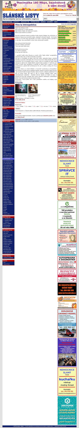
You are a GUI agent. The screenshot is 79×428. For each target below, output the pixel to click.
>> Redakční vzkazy (7, 124)
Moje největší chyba (7, 179)
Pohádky (5, 209)
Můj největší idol (6, 147)
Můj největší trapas (7, 178)
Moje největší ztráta (7, 176)
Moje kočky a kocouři (7, 139)
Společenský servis (7, 32)
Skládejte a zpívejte (7, 202)
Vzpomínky (5, 76)
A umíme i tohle (6, 244)
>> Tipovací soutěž (7, 132)
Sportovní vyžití (61, 36)
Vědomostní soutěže (7, 100)
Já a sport (5, 194)
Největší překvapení (7, 171)
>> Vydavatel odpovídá (8, 129)
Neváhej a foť (6, 197)
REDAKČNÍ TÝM (25, 22)
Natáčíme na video (7, 239)
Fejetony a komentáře (7, 235)
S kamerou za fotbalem (8, 257)
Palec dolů (5, 233)
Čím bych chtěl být (7, 153)
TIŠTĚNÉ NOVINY (35, 22)
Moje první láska (6, 192)
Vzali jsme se (6, 246)
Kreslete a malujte (7, 201)
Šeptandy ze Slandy (7, 66)
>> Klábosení (6, 127)
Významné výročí (6, 71)
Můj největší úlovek (7, 134)
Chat (4, 262)
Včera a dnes (6, 69)
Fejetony (5, 205)
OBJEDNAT (5, 27)
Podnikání (5, 65)
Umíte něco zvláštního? (8, 204)
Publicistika (5, 42)
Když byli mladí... (6, 61)
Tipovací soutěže (6, 98)
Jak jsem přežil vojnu (7, 251)
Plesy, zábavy (6, 89)
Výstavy (5, 92)
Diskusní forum (6, 264)
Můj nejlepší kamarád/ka (8, 144)
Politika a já (5, 196)
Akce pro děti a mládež (63, 34)
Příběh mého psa (6, 137)
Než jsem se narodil (7, 181)
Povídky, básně (6, 236)
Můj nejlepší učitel (7, 249)
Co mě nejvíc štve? (7, 163)
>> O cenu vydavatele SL (8, 123)
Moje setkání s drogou (8, 155)
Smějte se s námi (6, 103)
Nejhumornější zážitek (8, 170)
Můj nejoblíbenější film (8, 160)
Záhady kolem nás (7, 150)
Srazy (4, 82)
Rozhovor (5, 212)
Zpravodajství (6, 40)
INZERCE (43, 22)
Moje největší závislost (8, 166)
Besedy (4, 94)
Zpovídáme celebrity (7, 63)
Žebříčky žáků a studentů (8, 131)
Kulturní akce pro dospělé (64, 32)
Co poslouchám (6, 158)
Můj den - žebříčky (7, 223)
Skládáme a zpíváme (7, 243)
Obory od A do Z (6, 26)
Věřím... (4, 152)
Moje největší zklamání (8, 184)
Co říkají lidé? (6, 50)
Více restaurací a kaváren (64, 30)
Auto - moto (5, 110)
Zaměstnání (5, 113)
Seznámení (5, 115)
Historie (5, 56)
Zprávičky (5, 43)
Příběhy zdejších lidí (7, 47)
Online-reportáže (6, 68)
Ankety (4, 35)
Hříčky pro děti (6, 105)
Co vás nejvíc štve (7, 252)
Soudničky (5, 55)
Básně (4, 210)
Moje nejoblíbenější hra (8, 162)
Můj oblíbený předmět (7, 157)
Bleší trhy (5, 116)
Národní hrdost (6, 189)
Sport (4, 53)
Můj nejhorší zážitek (7, 173)
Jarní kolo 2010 (6, 226)
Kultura (4, 52)
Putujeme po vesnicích (8, 48)
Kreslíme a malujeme (7, 241)
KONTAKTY (17, 22)
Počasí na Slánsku (7, 34)
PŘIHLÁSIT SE (72, 22)
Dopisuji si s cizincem (7, 145)
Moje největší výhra (7, 175)
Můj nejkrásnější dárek (8, 188)
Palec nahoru (6, 231)
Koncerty (5, 87)
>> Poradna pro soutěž (8, 126)
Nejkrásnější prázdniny (8, 186)
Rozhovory (5, 45)
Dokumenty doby (6, 58)
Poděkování (5, 79)
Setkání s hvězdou (7, 149)
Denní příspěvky (6, 225)
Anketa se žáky (6, 214)
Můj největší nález (7, 168)
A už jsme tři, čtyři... (7, 248)
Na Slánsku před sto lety (8, 60)
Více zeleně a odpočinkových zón (65, 41)
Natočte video (6, 199)
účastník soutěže (47, 115)
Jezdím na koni (6, 142)
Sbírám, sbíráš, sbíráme (8, 136)
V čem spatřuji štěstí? (7, 165)
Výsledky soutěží (6, 102)
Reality (4, 118)
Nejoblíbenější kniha (7, 191)
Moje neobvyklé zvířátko (8, 140)
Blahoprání (5, 77)
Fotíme (4, 238)
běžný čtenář (21, 117)
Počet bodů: (18, 104)
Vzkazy (4, 81)
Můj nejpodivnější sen (7, 183)
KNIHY (56, 22)
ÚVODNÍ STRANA (7, 22)
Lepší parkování (61, 38)
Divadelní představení (7, 90)
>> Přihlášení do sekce (8, 218)
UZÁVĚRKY (50, 22)
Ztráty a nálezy (6, 111)
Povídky (5, 207)
